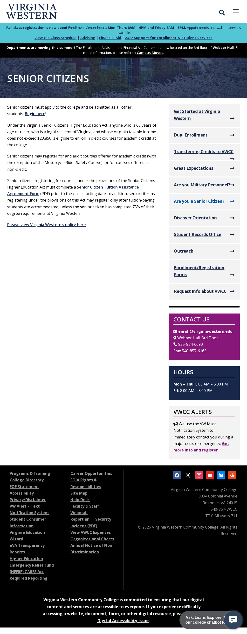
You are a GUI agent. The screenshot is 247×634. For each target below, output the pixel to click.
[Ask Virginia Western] (233, 620)
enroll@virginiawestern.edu (205, 331)
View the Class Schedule (55, 37)
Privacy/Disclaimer (28, 499)
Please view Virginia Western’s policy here (46, 224)
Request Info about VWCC (200, 291)
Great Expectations (193, 168)
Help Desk (80, 499)
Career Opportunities (91, 473)
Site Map (79, 493)
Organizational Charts (92, 539)
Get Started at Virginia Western (197, 115)
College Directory (27, 480)
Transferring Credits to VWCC (203, 151)
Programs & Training (30, 473)
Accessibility (22, 493)
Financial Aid (110, 37)
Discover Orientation (195, 218)
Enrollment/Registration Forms (199, 271)
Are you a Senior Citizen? (199, 201)
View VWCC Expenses (90, 532)
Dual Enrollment (190, 135)
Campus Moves (150, 52)
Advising (87, 37)
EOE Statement (24, 486)
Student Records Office (197, 234)
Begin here (35, 113)
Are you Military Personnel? (202, 185)
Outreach (183, 251)
